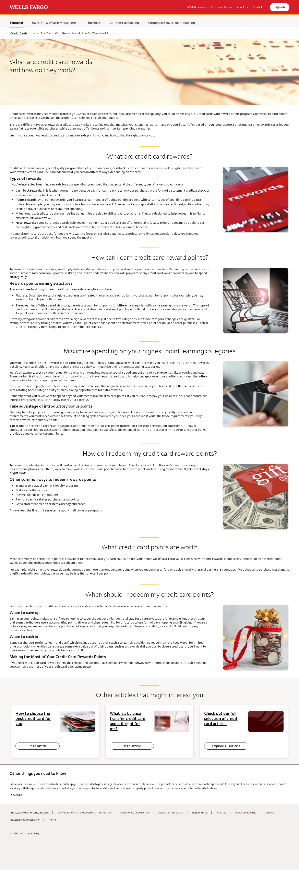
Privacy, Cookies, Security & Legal (29, 812)
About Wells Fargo (245, 812)
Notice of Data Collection (134, 812)
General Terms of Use (170, 812)
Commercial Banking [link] (124, 23)
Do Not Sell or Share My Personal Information (84, 812)
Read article (37, 746)
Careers (269, 812)
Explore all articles (226, 746)
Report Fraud (199, 812)
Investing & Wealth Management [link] (55, 23)
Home (52, 819)
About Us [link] (242, 7)
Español (257, 7)
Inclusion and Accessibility (25, 819)
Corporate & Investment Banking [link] (171, 23)
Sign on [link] (279, 7)
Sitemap (221, 812)
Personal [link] (16, 24)
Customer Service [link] (221, 7)
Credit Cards (18, 33)
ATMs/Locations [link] (196, 7)
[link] (29, 7)
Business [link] (94, 23)
